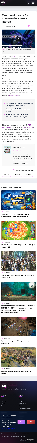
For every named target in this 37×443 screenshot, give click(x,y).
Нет (31, 421)
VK (20, 150)
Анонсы (6, 174)
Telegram (15, 150)
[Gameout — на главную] (3, 3)
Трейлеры (17, 174)
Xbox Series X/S (7, 127)
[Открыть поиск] (28, 3)
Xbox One (29, 127)
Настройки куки (5, 436)
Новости (3, 399)
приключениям (14, 95)
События (3, 401)
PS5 (29, 125)
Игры (20, 406)
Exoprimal (14, 56)
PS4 (23, 127)
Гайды (21, 399)
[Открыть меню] (33, 3)
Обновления (22, 403)
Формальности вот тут (8, 428)
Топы (20, 401)
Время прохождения (25, 408)
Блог (2, 406)
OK (21, 421)
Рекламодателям (14, 436)
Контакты (22, 436)
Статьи (3, 403)
